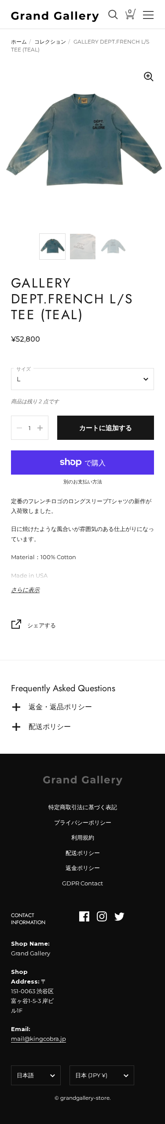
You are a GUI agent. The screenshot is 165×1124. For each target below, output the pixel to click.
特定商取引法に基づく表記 (82, 807)
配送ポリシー (83, 852)
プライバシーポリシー (82, 822)
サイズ (23, 369)
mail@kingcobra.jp (38, 1038)
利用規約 (82, 837)
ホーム (19, 41)
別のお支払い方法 (82, 482)
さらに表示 (25, 589)
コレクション (50, 41)
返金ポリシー (83, 867)
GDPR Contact (82, 883)
